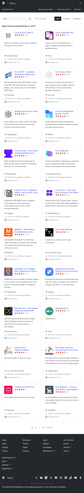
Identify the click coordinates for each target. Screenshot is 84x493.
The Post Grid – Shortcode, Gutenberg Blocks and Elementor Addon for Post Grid (26, 152)
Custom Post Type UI (23, 33)
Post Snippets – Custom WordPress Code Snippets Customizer (67, 388)
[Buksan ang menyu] (80, 3)
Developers (47, 447)
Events (66, 444)
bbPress (6, 465)
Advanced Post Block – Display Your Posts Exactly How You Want (66, 270)
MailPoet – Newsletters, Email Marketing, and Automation (24, 230)
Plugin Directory (7, 9)
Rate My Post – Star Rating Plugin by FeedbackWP (25, 309)
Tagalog (10, 478)
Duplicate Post (61, 308)
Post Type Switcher (64, 229)
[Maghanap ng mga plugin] (30, 19)
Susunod (50, 427)
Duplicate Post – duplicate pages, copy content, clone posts (26, 191)
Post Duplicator (62, 151)
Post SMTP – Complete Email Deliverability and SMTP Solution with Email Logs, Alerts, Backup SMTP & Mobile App (26, 73)
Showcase (26, 440)
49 (43, 427)
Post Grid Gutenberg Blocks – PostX (64, 112)
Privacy (5, 451)
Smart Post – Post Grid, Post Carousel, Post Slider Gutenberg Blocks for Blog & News (66, 191)
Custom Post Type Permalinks (21, 349)
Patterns (26, 451)
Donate (67, 447)
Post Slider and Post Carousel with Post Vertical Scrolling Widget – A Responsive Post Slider (67, 349)
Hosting (5, 447)
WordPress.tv (49, 451)
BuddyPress (7, 469)
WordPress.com (9, 458)
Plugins (25, 447)
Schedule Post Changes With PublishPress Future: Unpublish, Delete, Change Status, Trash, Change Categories (25, 270)
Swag (67, 451)
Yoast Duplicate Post (64, 33)
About (4, 440)
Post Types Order (63, 72)
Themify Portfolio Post (24, 387)
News (4, 444)
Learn (45, 440)
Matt (5, 461)
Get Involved (68, 440)
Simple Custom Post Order (26, 111)
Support (46, 444)
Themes (26, 444)
